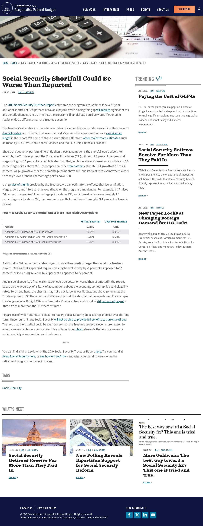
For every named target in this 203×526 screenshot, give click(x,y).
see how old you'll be (53, 356)
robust (78, 329)
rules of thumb (19, 184)
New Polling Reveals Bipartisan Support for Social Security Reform (99, 463)
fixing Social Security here (18, 356)
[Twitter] (137, 515)
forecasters (76, 166)
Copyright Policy (46, 508)
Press (130, 9)
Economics (160, 208)
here (98, 351)
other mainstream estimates (101, 138)
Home (5, 63)
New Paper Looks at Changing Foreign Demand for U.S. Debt (162, 218)
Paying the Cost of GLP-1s (166, 96)
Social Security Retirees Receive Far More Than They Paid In (165, 155)
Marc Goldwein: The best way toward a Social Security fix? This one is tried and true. (166, 465)
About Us (163, 9)
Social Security (26, 92)
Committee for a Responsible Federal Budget (29, 8)
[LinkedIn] (145, 515)
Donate (145, 9)
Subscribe (184, 9)
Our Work (89, 9)
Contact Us (26, 508)
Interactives (111, 9)
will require (103, 110)
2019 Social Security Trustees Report (31, 105)
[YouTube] (153, 515)
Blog (14, 63)
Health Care (160, 91)
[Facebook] (129, 515)
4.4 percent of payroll (110, 301)
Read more (142, 132)
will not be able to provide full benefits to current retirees (90, 319)
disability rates (11, 133)
